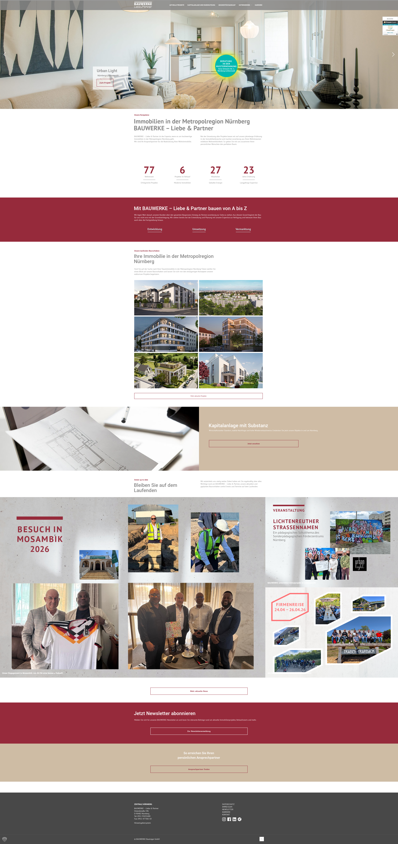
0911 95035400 (143, 816)
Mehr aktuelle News (199, 691)
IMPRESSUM (227, 807)
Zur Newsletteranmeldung (199, 731)
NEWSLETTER (227, 809)
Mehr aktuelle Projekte (198, 396)
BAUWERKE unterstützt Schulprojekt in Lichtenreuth (292, 583)
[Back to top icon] (262, 839)
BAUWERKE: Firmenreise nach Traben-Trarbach (289, 673)
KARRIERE (226, 812)
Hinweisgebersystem (142, 823)
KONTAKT (226, 814)
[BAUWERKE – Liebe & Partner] (143, 4)
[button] (4, 839)
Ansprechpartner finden (199, 769)
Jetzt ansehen (254, 443)
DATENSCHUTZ (228, 804)
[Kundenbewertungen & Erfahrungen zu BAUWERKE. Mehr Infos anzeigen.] (390, 26)
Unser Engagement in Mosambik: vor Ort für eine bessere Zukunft (32, 673)
